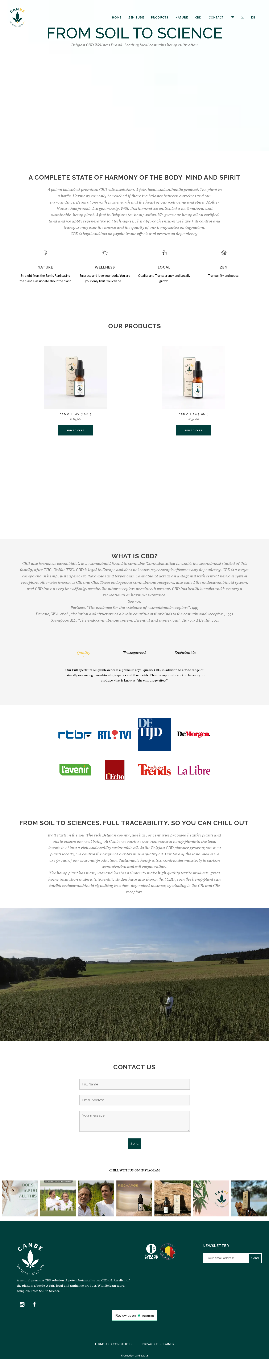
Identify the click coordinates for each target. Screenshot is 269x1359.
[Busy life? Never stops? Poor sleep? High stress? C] (249, 1198)
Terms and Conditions (113, 1344)
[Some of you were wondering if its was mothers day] (211, 1198)
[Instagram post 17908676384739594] (58, 1198)
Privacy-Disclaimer (158, 1344)
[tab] (83, 652)
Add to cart (75, 430)
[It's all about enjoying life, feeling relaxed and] (96, 1198)
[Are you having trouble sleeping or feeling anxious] (134, 1198)
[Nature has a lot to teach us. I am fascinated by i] (172, 1198)
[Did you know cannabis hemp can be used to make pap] (20, 1198)
